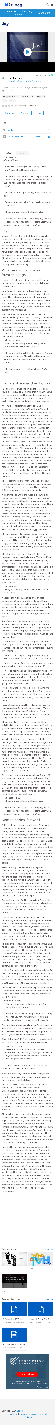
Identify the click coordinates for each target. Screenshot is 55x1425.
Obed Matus (8, 1322)
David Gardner (36, 1322)
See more (48, 1249)
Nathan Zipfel (16, 78)
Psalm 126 (41, 96)
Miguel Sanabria (9, 1347)
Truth (12, 100)
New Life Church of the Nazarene (25, 80)
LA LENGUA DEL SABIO (14, 1344)
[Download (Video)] (49, 137)
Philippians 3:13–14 (10, 96)
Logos (19, 1410)
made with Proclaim (43, 75)
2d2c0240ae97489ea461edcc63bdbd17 (27, 136)
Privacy (32, 1413)
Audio (10, 130)
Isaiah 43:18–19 (27, 96)
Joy (4, 100)
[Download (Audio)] (49, 130)
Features (13, 1413)
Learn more (44, 12)
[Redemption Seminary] (27, 1371)
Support (30, 1417)
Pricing (23, 1413)
